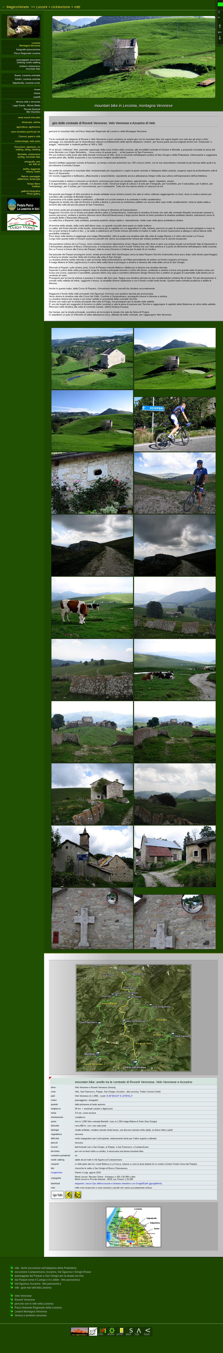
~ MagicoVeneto (15, 7)
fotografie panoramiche (28, 49)
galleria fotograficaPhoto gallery (30, 192)
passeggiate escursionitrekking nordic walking (28, 61)
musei (37, 89)
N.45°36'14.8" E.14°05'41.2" (120, 1096)
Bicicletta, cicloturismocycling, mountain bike (28, 155)
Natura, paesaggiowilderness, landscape (28, 177)
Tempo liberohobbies (33, 185)
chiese (37, 93)
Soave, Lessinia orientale (27, 75)
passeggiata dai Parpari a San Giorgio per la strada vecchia (49, 1275)
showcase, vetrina (31, 122)
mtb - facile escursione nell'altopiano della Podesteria (45, 1268)
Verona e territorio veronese (31, 1315)
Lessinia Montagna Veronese (29, 44)
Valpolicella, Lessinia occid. (26, 83)
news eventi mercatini (29, 117)
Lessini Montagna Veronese (31, 1311)
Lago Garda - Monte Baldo (26, 105)
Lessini (41, 7)
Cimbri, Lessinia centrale (27, 79)
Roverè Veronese (25, 1299)
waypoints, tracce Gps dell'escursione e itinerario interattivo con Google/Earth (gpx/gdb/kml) (118, 1183)
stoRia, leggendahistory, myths (31, 170)
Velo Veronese (23, 1295)
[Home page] (21, 37)
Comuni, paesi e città (29, 136)
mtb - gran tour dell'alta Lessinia (33, 1287)
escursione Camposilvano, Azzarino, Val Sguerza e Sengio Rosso (53, 1271)
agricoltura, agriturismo (28, 127)
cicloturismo (60, 7)
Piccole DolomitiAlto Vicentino (32, 110)
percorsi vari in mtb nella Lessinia (34, 1303)
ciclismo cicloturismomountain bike (29, 67)
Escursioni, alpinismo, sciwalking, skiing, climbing (27, 148)
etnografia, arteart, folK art (32, 163)
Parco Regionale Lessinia (27, 53)
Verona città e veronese (28, 101)
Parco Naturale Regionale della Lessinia (38, 1307)
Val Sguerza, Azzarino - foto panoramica (38, 1283)
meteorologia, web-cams (27, 141)
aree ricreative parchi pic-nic (25, 131)
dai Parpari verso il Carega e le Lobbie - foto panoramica (47, 1279)
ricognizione (56, 1172)
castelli (36, 97)
